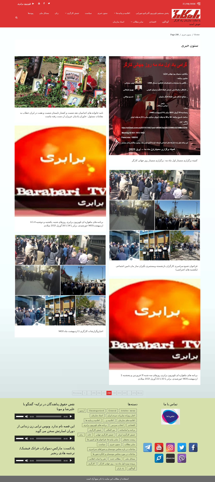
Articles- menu (128, 410)
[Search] (16, 17)
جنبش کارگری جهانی (104, 434)
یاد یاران (120, 468)
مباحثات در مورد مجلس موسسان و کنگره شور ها (114, 454)
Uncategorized (96, 410)
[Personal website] (159, 458)
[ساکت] (26, 416)
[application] (45, 416)
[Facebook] (193, 447)
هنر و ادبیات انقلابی (97, 458)
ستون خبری (103, 13)
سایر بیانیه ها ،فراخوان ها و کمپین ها (102, 439)
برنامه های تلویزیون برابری (95, 425)
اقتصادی (152, 21)
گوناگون (165, 21)
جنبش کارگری (73, 13)
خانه (89, 434)
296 (99, 393)
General (112, 410)
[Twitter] (181, 447)
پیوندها (30, 13)
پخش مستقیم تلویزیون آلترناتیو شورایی (152, 13)
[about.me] (170, 458)
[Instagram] (170, 447)
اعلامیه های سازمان (126, 420)
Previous (77, 393)
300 (119, 393)
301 (124, 393)
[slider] (20, 416)
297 (104, 393)
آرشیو (82, 410)
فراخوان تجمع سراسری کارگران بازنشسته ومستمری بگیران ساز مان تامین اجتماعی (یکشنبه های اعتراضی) (154, 215)
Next (139, 393)
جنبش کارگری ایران (126, 434)
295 (94, 393)
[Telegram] (147, 447)
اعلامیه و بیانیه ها (123, 13)
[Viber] (181, 458)
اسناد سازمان (118, 21)
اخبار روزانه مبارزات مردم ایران (121, 415)
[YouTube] (159, 447)
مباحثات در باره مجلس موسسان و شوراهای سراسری (112, 449)
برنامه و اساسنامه (127, 430)
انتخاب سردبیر (117, 425)
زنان (57, 13)
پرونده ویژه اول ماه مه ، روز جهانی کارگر (117, 463)
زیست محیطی (129, 439)
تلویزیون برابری (24, 3)
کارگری (91, 463)
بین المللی (110, 430)
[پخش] (70, 416)
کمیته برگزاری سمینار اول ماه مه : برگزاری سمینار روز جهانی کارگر (154, 105)
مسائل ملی (44, 13)
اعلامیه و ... (109, 420)
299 (114, 393)
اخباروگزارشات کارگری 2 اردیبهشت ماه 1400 (60, 280)
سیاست (88, 13)
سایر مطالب (138, 21)
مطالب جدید (115, 458)
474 (134, 393)
